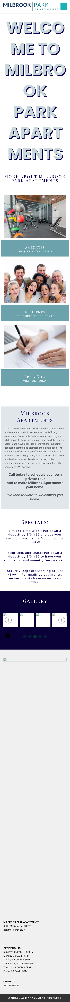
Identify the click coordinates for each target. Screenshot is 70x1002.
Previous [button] (8, 620)
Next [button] (61, 620)
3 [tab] (35, 636)
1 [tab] (25, 636)
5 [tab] (45, 636)
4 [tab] (40, 636)
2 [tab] (30, 636)
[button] (8, 635)
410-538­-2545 (11, 985)
